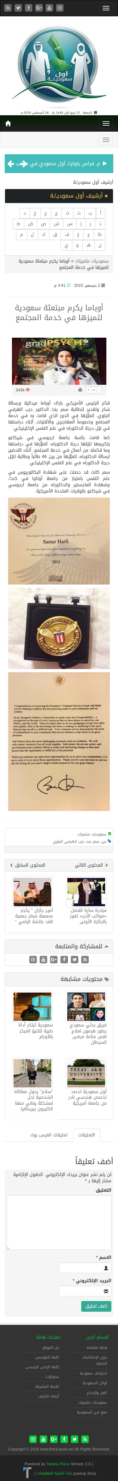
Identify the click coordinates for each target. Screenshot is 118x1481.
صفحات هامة (48, 1337)
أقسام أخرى (97, 1337)
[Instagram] (59, 8)
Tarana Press (58, 1464)
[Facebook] (29, 8)
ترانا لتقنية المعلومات (54, 1473)
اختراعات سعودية (93, 1373)
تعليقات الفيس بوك (48, 1135)
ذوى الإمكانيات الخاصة (94, 1360)
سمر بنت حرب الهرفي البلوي (76, 841)
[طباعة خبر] (80, 390)
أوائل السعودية (94, 1383)
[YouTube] (50, 8)
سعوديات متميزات (92, 261)
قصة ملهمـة (97, 1347)
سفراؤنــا (52, 1376)
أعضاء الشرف (48, 1396)
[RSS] (8, 8)
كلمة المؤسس (47, 1357)
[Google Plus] (40, 8)
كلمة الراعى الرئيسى (42, 1367)
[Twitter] (19, 8)
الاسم (103, 1258)
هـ (89, 245)
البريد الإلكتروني (92, 1281)
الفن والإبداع (97, 1392)
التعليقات (86, 1135)
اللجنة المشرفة (47, 1386)
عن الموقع (50, 1347)
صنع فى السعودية (92, 1412)
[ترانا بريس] (27, 1473)
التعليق (103, 1190)
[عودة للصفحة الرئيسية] (59, 64)
